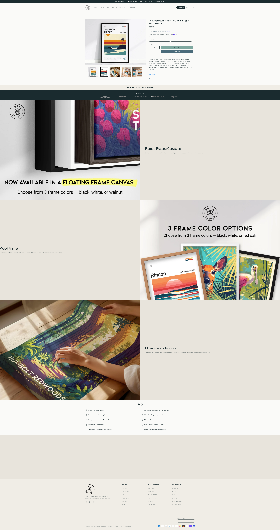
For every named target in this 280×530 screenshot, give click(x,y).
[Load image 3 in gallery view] (115, 72)
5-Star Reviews (147, 87)
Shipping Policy (177, 501)
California (125, 491)
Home (86, 14)
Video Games (152, 504)
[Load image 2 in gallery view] (104, 72)
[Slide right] (144, 71)
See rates (168, 31)
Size (150, 36)
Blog (173, 494)
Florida (124, 488)
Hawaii (124, 494)
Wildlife (151, 491)
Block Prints (152, 494)
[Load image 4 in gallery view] (126, 72)
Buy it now (177, 51)
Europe (124, 501)
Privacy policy (97, 526)
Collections (176, 488)
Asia (123, 504)
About (174, 491)
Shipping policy (128, 526)
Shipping (151, 29)
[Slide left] (86, 71)
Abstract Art (152, 498)
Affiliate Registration (179, 508)
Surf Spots (152, 488)
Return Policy (176, 504)
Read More (152, 74)
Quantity (151, 44)
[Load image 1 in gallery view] (93, 72)
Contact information (119, 526)
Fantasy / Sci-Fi (153, 508)
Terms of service (111, 526)
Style (172, 36)
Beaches (151, 501)
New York (125, 498)
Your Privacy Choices (129, 508)
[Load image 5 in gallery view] (137, 72)
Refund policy (103, 526)
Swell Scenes (90, 526)
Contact (175, 498)
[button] (96, 7)
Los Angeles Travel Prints (94, 14)
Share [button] (152, 78)
